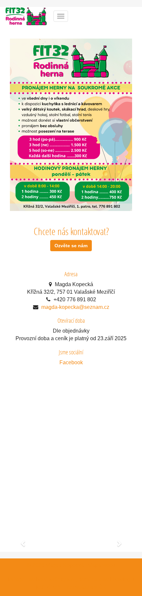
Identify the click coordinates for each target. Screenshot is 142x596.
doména (87, 579)
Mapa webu (101, 565)
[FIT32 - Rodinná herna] (26, 15)
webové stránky (47, 579)
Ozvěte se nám (71, 245)
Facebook (71, 362)
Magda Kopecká (65, 565)
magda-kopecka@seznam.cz (75, 307)
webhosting (116, 579)
